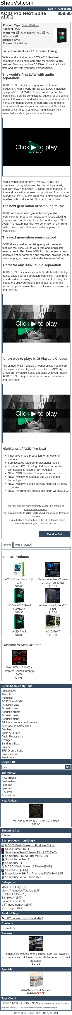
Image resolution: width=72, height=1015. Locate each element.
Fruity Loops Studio (7, 1008)
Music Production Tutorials (17, 890)
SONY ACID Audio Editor (19, 1003)
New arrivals (9, 777)
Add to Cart (55, 534)
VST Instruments (11, 904)
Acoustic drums (10, 711)
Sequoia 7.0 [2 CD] (16, 870)
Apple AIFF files (10, 732)
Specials (6, 788)
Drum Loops (19, 1008)
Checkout (64, 8)
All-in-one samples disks (16, 725)
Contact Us (8, 795)
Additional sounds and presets (19, 722)
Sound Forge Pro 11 (17, 848)
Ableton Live (8, 690)
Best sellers (8, 781)
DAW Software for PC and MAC (23, 918)
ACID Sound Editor (12, 701)
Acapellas (7, 697)
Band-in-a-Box (10, 743)
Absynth (6, 694)
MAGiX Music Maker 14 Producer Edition (30, 845)
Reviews (6, 791)
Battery (5, 747)
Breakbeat (7, 757)
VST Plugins (8, 908)
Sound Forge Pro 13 (17, 859)
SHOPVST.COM (50, 1013)
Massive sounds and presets (33, 1008)
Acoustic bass (10, 708)
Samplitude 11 (13, 862)
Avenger (6, 740)
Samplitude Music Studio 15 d (23, 877)
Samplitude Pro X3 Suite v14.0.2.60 (26, 855)
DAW (17, 28)
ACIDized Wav (10, 704)
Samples (6, 897)
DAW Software (61, 1003)
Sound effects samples (50, 1008)
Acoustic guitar (10, 715)
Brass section (9, 754)
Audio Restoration (12, 736)
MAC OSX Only (11, 887)
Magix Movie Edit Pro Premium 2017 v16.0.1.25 (34, 873)
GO (68, 767)
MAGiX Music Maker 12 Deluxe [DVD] (28, 866)
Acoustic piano (10, 718)
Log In (52, 8)
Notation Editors (11, 894)
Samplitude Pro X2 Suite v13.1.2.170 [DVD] (31, 852)
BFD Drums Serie (12, 750)
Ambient (6, 729)
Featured (6, 784)
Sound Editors (30, 25)
